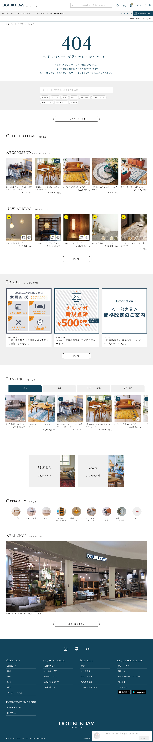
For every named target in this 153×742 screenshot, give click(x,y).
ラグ (17, 13)
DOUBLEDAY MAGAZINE (55, 13)
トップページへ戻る (76, 119)
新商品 (44, 97)
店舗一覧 (122, 671)
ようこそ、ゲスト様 (144, 5)
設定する (144, 738)
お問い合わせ (49, 687)
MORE (76, 259)
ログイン (85, 666)
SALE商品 (84, 97)
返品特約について (51, 682)
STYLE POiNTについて (138, 19)
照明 (23, 13)
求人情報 (122, 682)
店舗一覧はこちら (76, 624)
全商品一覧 (11, 666)
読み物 (73, 102)
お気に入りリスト (88, 676)
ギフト (73, 97)
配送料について (50, 676)
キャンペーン (61, 102)
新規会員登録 (86, 682)
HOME (9, 24)
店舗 (64, 97)
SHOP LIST (128, 13)
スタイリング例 (98, 97)
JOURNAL (11, 713)
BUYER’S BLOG (14, 707)
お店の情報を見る (144, 13)
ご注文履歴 (85, 671)
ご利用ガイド (49, 666)
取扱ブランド (46, 102)
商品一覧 (5, 13)
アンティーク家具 (38, 13)
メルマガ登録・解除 (89, 687)
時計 (28, 13)
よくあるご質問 (50, 671)
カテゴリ (55, 97)
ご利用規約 (86, 738)
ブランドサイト (124, 666)
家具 (12, 13)
